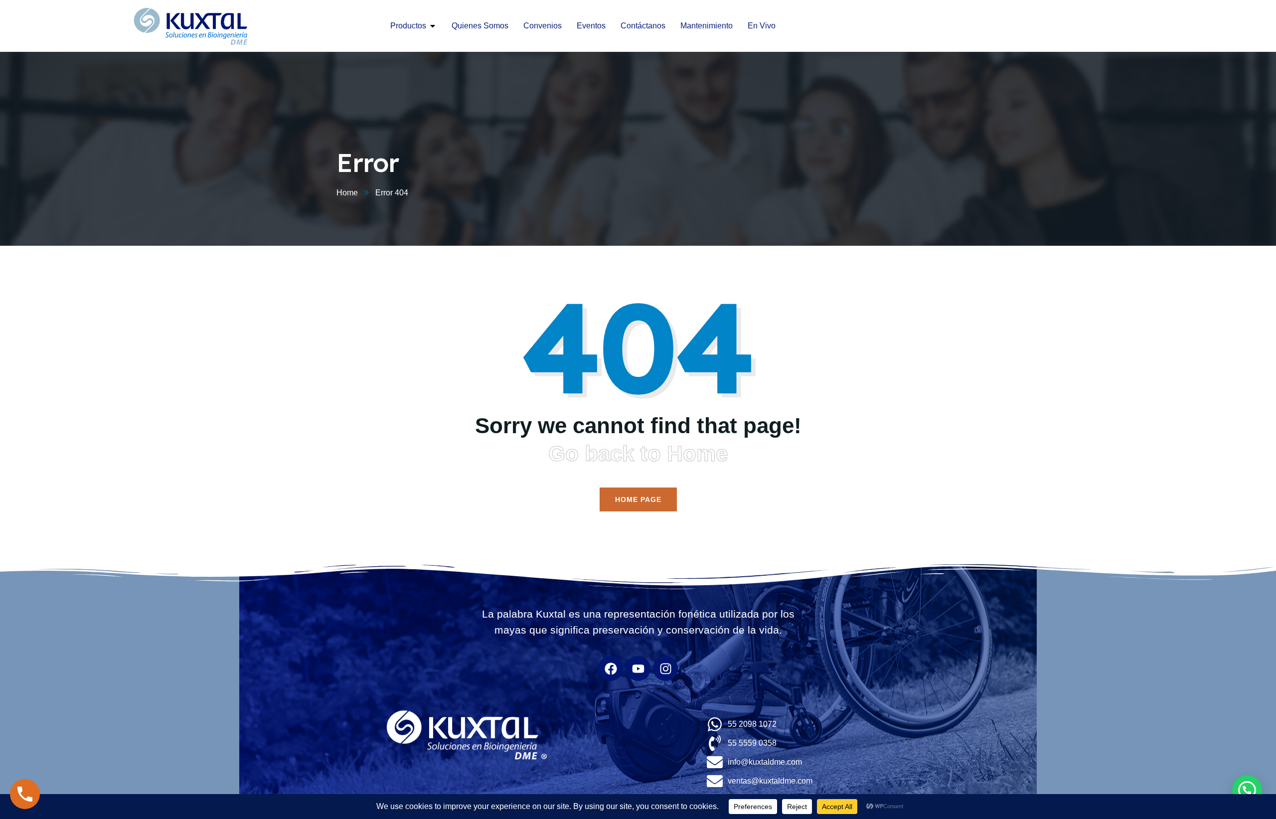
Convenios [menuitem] (542, 25)
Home (347, 192)
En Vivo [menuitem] (762, 25)
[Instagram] (665, 668)
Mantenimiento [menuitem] (706, 25)
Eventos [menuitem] (591, 25)
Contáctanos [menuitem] (643, 25)
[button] (433, 26)
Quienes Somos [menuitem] (480, 25)
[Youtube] (638, 668)
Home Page (638, 499)
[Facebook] (610, 668)
